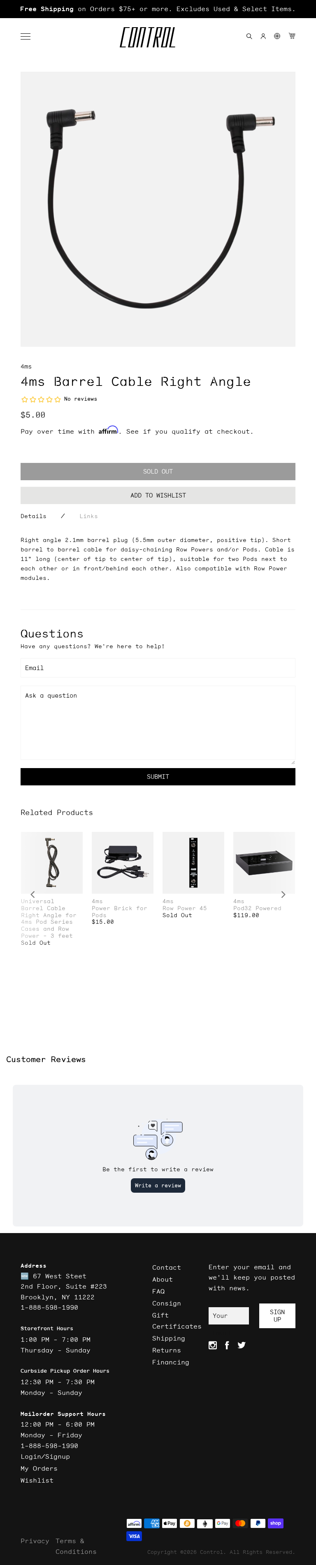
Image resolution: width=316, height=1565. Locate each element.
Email (34, 668)
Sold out (158, 471)
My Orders (39, 1468)
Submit (158, 776)
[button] (30, 37)
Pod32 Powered (257, 908)
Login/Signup (45, 1456)
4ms (26, 366)
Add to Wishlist (158, 495)
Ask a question (51, 695)
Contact (166, 1267)
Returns (166, 1350)
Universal (37, 901)
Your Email (222, 1318)
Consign (166, 1303)
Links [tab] (88, 516)
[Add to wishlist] (76, 839)
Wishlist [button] (37, 1480)
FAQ (158, 1291)
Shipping (168, 1338)
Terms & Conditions (76, 1546)
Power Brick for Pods (119, 912)
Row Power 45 (185, 908)
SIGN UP (277, 1315)
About (162, 1279)
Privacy (35, 1541)
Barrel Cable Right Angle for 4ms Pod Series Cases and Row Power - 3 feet (49, 922)
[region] (158, 9)
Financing (170, 1362)
